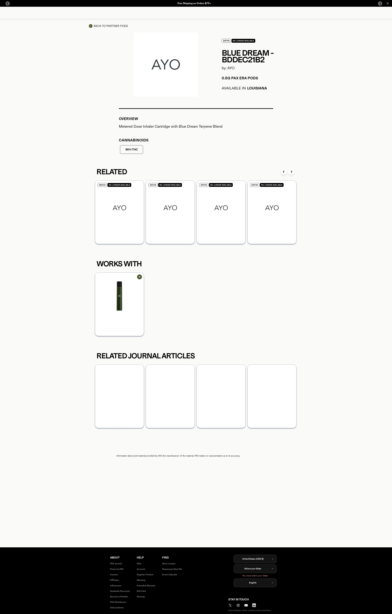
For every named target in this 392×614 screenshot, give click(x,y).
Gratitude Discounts (120, 591)
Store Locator (168, 563)
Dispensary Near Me (172, 569)
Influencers (115, 585)
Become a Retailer (119, 596)
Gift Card (141, 591)
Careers (114, 574)
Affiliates (114, 580)
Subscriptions (117, 607)
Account (141, 569)
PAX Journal (116, 563)
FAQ (139, 563)
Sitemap (141, 596)
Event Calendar (169, 574)
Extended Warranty (146, 585)
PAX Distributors (118, 602)
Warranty (141, 580)
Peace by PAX (117, 569)
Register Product (145, 574)
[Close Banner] (388, 3)
